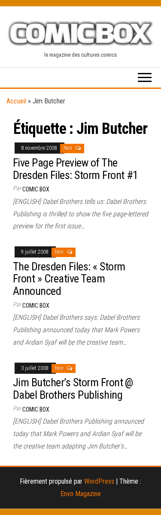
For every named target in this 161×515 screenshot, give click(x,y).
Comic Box (35, 189)
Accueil (16, 101)
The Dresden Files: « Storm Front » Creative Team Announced (69, 278)
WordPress (99, 481)
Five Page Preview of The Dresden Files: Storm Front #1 (75, 169)
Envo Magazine (81, 494)
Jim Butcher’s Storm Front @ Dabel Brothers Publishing (73, 388)
